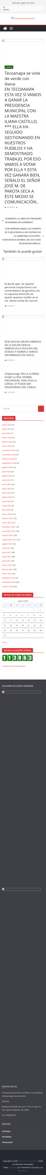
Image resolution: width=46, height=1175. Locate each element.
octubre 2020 (7, 586)
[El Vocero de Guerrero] (5, 28)
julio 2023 (6, 480)
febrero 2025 (7, 442)
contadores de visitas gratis (14, 666)
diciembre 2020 (8, 578)
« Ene (4, 642)
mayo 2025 (6, 429)
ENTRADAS (6, 1137)
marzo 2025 (7, 437)
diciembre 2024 (8, 450)
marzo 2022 (7, 514)
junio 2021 (6, 552)
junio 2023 (6, 484)
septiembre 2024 (9, 463)
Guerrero (9, 67)
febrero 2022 (7, 518)
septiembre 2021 (9, 539)
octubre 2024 (7, 459)
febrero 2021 (7, 569)
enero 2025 (7, 446)
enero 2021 (7, 573)
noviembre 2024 (9, 454)
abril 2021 (6, 561)
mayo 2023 (6, 488)
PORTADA (6, 1131)
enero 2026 (7, 425)
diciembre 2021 (8, 527)
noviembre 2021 (9, 531)
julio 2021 (6, 548)
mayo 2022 (6, 505)
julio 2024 (6, 471)
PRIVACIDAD (7, 1142)
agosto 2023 (7, 476)
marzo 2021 (7, 565)
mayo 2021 (6, 556)
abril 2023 (6, 493)
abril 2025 (6, 433)
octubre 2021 (7, 535)
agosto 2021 (7, 544)
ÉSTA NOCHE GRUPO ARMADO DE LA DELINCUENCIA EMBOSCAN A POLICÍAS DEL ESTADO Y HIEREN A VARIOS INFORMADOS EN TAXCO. (23, 348)
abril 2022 (6, 510)
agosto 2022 (7, 497)
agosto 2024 (7, 467)
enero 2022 (7, 522)
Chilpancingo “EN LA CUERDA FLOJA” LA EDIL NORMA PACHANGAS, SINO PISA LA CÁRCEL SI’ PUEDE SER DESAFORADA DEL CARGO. (22, 380)
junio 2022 (6, 501)
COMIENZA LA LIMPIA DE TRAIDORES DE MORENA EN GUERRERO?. (23, 220)
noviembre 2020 (9, 582)
